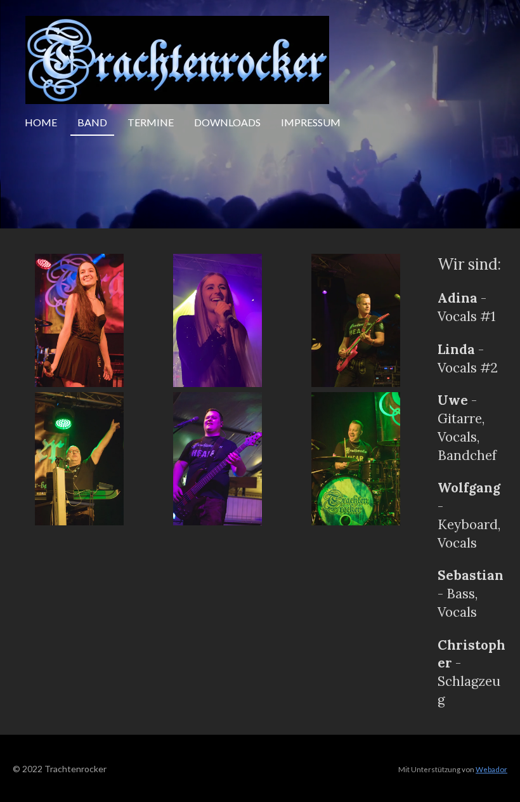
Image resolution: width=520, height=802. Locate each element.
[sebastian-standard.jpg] (217, 459)
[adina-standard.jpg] (79, 320)
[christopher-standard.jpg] (356, 459)
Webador (491, 769)
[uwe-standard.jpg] (356, 320)
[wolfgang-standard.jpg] (79, 459)
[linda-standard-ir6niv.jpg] (217, 320)
